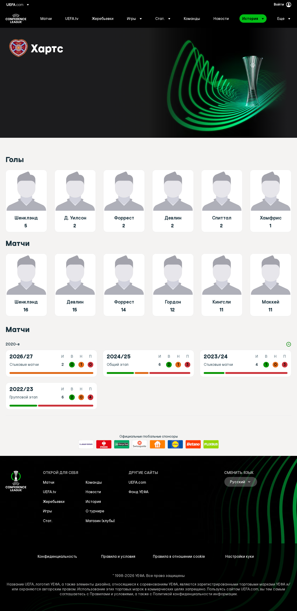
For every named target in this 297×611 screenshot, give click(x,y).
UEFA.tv (49, 492)
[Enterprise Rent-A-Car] (121, 444)
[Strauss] (103, 444)
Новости (93, 492)
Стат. (47, 521)
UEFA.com (137, 482)
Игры (47, 511)
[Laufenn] (86, 444)
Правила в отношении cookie (179, 556)
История (93, 501)
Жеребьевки (54, 501)
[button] (134, 18)
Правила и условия (118, 556)
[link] (46, 18)
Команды (94, 482)
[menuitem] (47, 18)
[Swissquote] (139, 444)
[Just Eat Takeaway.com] (157, 444)
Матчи (48, 482)
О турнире (95, 511)
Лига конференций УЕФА (16, 18)
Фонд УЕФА (138, 492)
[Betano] (193, 444)
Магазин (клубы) (100, 521)
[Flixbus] (211, 444)
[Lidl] (175, 444)
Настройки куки (239, 556)
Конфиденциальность (57, 556)
